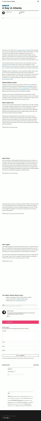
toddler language (21, 405)
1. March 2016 (8, 12)
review (11, 405)
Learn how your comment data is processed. (25, 358)
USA (8, 5)
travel (17, 306)
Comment (4, 330)
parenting (25, 404)
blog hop (25, 396)
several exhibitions (29, 86)
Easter (20, 398)
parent (22, 404)
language (10, 402)
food (32, 398)
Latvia (18, 402)
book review (29, 396)
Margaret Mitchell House (24, 89)
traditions (27, 405)
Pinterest (7, 418)
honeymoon (26, 400)
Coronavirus (17, 398)
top (24, 405)
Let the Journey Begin (8, 1)
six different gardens (26, 87)
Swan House (12, 306)
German (9, 400)
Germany (14, 400)
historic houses (7, 87)
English (23, 398)
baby (9, 396)
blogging (22, 396)
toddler (17, 405)
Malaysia (26, 402)
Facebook (3, 418)
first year (29, 398)
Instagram (4, 418)
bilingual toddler (16, 396)
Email (3, 346)
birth (20, 396)
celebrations (9, 398)
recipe (9, 405)
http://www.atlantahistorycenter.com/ (18, 300)
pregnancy (29, 404)
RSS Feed (9, 418)
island (29, 400)
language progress (14, 402)
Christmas (13, 398)
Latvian (22, 402)
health (23, 400)
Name (3, 342)
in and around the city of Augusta (24, 50)
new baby (20, 404)
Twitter (6, 418)
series (13, 405)
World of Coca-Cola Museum (13, 66)
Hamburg (19, 400)
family (25, 398)
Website (3, 350)
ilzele (9, 316)
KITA (31, 400)
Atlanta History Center (8, 79)
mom (29, 402)
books (32, 396)
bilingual (12, 396)
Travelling (4, 5)
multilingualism (11, 404)
